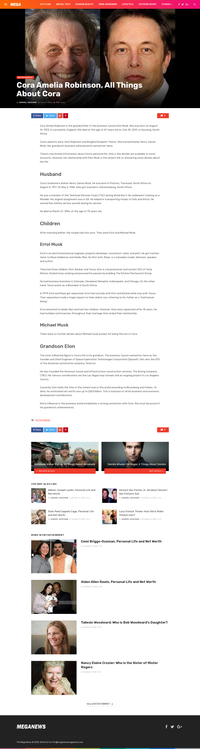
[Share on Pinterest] (65, 115)
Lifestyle (128, 4)
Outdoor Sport (148, 4)
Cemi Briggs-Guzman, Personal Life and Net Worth (121, 541)
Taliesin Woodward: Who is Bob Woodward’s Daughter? (124, 622)
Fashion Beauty (84, 4)
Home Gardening (108, 4)
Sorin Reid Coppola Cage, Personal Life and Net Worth (71, 513)
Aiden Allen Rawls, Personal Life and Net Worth (118, 582)
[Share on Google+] (60, 115)
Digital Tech (63, 4)
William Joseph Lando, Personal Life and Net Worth (71, 492)
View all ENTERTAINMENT (98, 704)
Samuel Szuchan (28, 102)
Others (166, 4)
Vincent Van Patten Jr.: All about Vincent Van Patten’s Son (143, 492)
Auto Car (45, 4)
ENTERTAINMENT (25, 77)
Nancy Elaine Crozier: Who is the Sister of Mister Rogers (119, 665)
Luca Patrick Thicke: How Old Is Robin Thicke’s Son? (141, 513)
